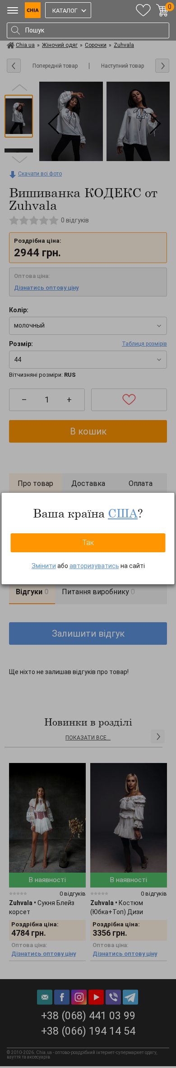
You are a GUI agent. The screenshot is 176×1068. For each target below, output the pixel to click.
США (123, 513)
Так (88, 542)
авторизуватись (94, 565)
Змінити (44, 565)
